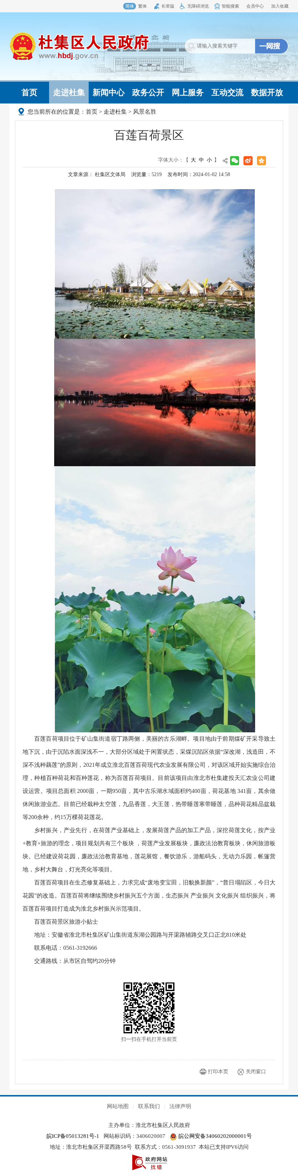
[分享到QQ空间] (261, 160)
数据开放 (267, 92)
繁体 (142, 6)
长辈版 (167, 6)
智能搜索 (230, 6)
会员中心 (255, 6)
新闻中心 (109, 92)
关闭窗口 (256, 1071)
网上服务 (188, 92)
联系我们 (149, 1106)
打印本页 (218, 1071)
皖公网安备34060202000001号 (214, 1136)
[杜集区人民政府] (79, 45)
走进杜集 (69, 92)
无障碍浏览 (198, 6)
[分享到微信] (234, 160)
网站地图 (118, 1106)
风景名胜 (144, 112)
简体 (129, 6)
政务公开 (148, 92)
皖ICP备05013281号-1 (73, 1136)
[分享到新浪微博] (248, 160)
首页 (29, 92)
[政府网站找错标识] (150, 1162)
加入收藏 (280, 6)
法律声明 (180, 1106)
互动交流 (227, 92)
